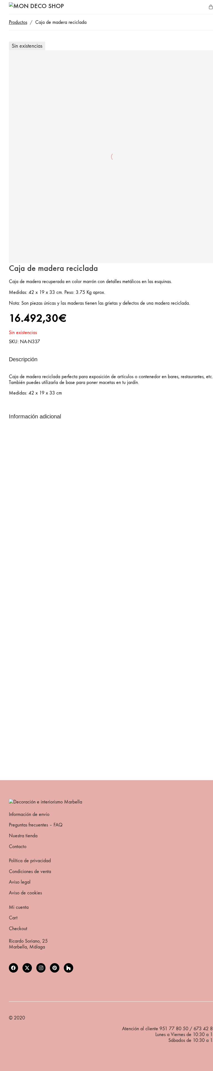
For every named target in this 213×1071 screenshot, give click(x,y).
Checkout (18, 929)
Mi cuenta (19, 907)
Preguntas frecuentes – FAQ (35, 825)
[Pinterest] (54, 968)
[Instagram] (41, 968)
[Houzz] (68, 968)
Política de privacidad (30, 861)
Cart (13, 918)
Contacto (17, 846)
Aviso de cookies (25, 893)
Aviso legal (20, 882)
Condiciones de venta (30, 871)
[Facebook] (13, 968)
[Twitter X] (27, 968)
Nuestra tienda (23, 836)
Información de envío (29, 814)
